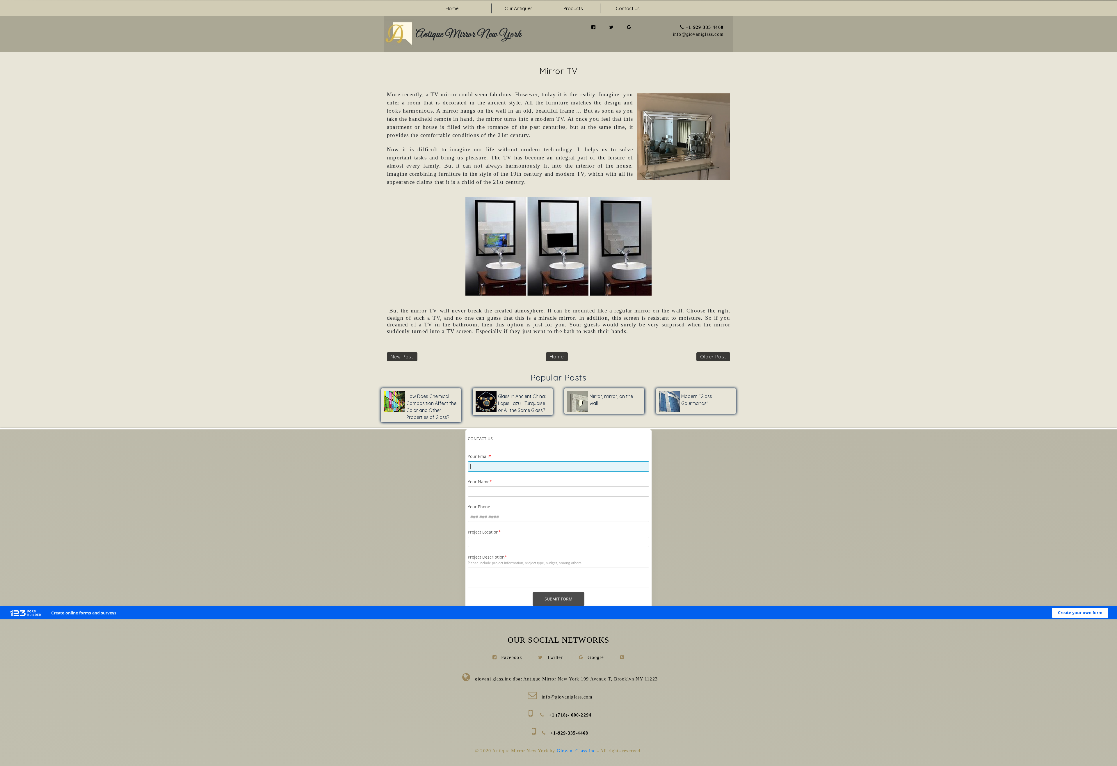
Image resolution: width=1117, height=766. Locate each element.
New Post (402, 357)
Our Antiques (519, 8)
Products (573, 8)
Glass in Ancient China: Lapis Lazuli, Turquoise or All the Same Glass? (522, 403)
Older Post (713, 357)
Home (452, 8)
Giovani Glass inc (577, 750)
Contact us (628, 8)
